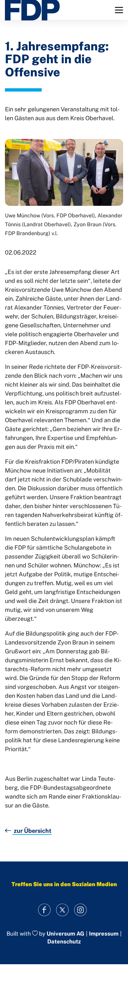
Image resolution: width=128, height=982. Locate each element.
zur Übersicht (32, 830)
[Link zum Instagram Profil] (80, 910)
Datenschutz (64, 941)
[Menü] (119, 10)
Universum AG (65, 933)
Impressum (103, 934)
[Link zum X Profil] (62, 910)
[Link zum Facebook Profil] (44, 910)
